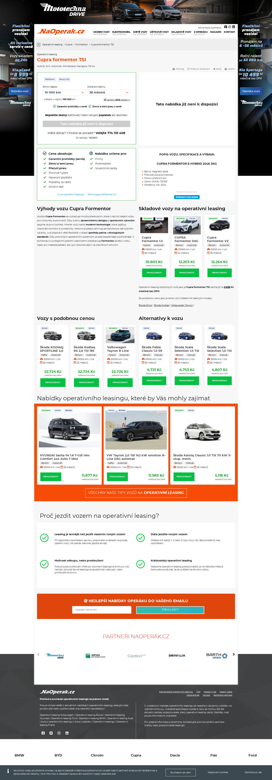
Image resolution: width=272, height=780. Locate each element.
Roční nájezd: (50, 87)
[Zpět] (39, 44)
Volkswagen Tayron (182, 305)
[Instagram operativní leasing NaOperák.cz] (229, 27)
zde (114, 774)
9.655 (227, 287)
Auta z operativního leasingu (57, 722)
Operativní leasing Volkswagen (57, 715)
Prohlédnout (154, 273)
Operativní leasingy (104, 722)
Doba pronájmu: (96, 87)
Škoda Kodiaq (161, 305)
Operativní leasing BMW (92, 718)
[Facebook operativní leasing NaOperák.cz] (225, 27)
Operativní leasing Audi (120, 718)
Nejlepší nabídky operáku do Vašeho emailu (138, 601)
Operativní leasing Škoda (89, 715)
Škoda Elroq (145, 305)
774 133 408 (116, 133)
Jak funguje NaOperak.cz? (102, 194)
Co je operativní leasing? (70, 194)
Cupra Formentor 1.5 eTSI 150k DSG (152, 241)
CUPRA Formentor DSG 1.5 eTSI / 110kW (186, 241)
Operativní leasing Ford (64, 718)
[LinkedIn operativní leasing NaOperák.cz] (233, 27)
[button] (234, 656)
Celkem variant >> (118, 100)
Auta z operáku (83, 722)
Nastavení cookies (218, 772)
